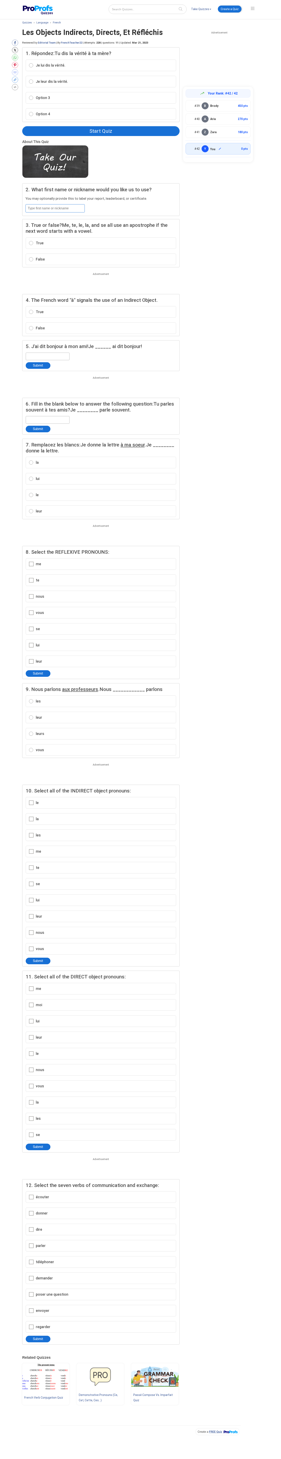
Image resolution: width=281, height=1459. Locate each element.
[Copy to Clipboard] (16, 79)
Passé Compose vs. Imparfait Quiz (153, 1397)
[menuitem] (201, 10)
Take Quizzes (200, 9)
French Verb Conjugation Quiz (43, 1397)
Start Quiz (100, 131)
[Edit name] (220, 149)
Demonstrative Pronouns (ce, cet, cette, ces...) (98, 1397)
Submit (38, 365)
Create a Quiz (230, 9)
